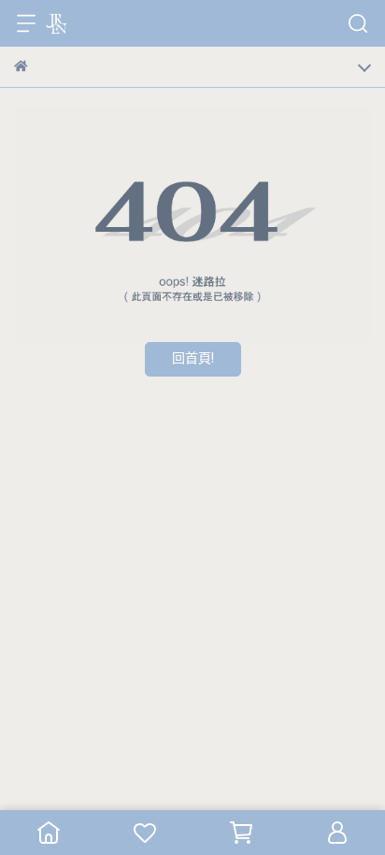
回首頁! (193, 359)
